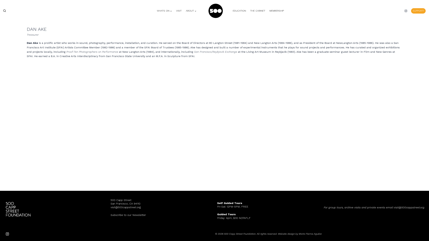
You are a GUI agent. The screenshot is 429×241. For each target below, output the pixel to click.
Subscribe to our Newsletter (128, 215)
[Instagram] (406, 11)
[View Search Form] (3, 10)
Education (239, 10)
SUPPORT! (418, 10)
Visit (179, 10)
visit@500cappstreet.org (126, 207)
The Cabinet (257, 10)
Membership (276, 10)
